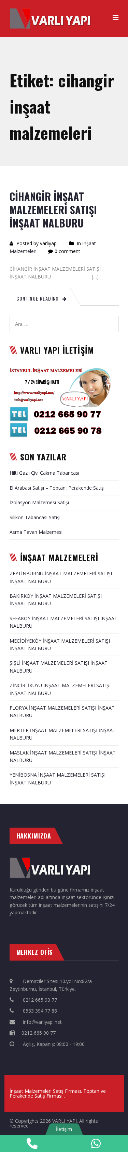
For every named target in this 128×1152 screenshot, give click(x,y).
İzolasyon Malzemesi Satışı (39, 502)
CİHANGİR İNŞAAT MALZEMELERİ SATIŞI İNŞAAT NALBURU (53, 210)
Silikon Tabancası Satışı (35, 517)
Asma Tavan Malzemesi (36, 532)
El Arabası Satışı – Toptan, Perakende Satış (57, 488)
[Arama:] (64, 319)
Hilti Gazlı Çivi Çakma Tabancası (44, 473)
